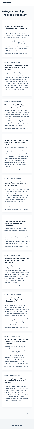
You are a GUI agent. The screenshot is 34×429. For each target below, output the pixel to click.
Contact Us (11, 423)
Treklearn (6, 3)
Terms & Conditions (17, 425)
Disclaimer (29, 423)
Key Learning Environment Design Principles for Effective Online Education (16, 67)
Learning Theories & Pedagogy (12, 23)
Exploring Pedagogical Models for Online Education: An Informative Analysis (15, 28)
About (4, 423)
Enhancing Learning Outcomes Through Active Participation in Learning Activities (15, 184)
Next (28, 413)
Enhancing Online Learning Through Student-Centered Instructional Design (16, 142)
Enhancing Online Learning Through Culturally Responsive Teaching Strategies (16, 341)
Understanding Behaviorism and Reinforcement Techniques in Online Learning (15, 223)
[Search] (28, 2)
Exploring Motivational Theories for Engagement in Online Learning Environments (16, 260)
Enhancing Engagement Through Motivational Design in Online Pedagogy (15, 380)
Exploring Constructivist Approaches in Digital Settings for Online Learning (16, 300)
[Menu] (31, 2)
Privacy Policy (20, 423)
